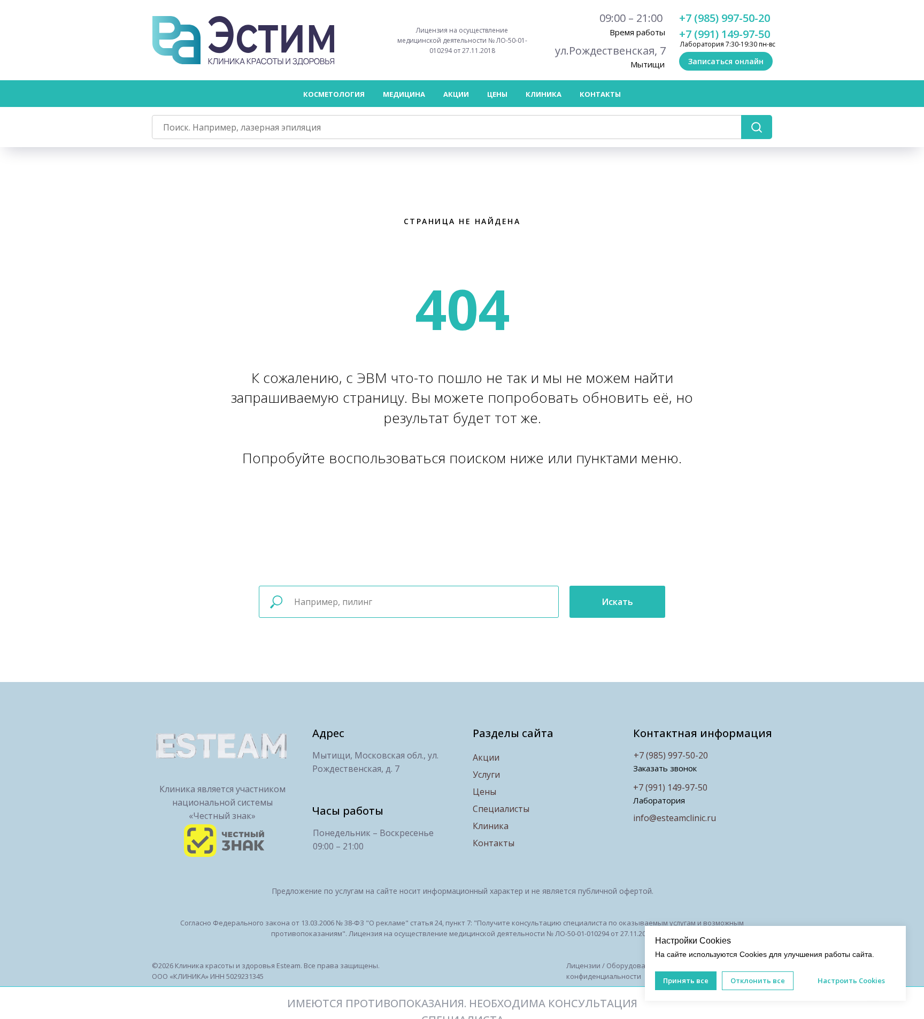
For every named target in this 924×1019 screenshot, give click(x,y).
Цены (484, 792)
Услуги (486, 774)
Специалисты (501, 809)
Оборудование (632, 965)
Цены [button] (497, 94)
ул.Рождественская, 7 (610, 50)
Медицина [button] (404, 94)
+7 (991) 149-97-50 (724, 34)
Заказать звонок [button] (665, 768)
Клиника (491, 826)
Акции (456, 94)
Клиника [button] (543, 94)
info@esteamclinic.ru (674, 818)
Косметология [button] (334, 94)
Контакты (600, 94)
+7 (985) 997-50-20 (724, 18)
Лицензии (583, 965)
